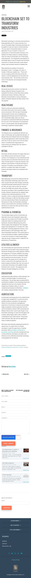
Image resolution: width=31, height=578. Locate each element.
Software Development (7, 347)
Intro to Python (19, 347)
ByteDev (4, 541)
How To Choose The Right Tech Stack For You (8, 391)
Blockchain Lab (6, 546)
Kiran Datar (12, 366)
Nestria (22, 2)
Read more (26, 458)
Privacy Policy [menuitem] (15, 560)
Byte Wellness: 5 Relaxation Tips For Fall (22, 391)
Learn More (15, 520)
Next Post (26, 374)
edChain (4, 543)
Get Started (14, 525)
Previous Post (5, 374)
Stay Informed (15, 529)
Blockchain (8, 356)
